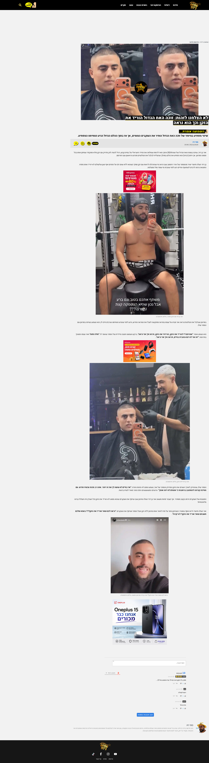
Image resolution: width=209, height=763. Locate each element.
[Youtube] (115, 754)
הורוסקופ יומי (155, 5)
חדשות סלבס (194, 42)
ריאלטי (167, 5)
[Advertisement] (153, 25)
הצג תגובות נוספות (145, 715)
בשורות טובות (141, 5)
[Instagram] (108, 754)
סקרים (123, 5)
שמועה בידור (204, 42)
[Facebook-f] (100, 754)
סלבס (175, 5)
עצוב (131, 5)
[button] (20, 5)
